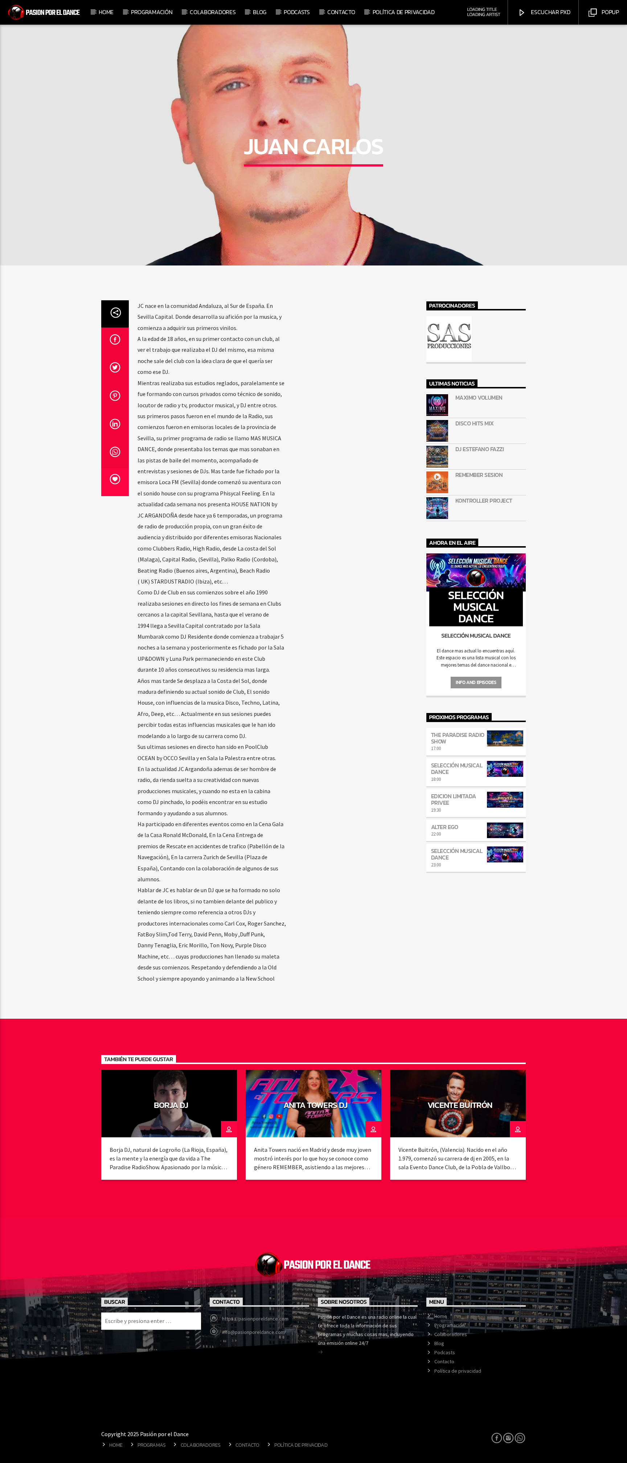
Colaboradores (212, 12)
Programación (151, 12)
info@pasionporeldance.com (253, 1332)
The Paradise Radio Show (457, 738)
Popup (610, 12)
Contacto (341, 12)
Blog (259, 12)
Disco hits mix (474, 423)
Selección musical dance (457, 768)
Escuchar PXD (550, 12)
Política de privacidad (404, 12)
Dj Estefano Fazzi (479, 449)
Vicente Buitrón (459, 1105)
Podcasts (297, 12)
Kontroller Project (483, 500)
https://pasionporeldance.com (255, 1318)
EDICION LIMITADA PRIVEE (453, 799)
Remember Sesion (479, 474)
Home (106, 12)
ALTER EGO (444, 827)
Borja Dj (171, 1105)
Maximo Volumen (479, 397)
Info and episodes (476, 682)
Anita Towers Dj (315, 1105)
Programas (151, 1445)
